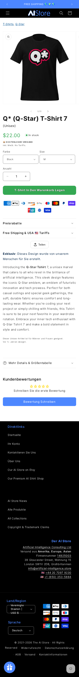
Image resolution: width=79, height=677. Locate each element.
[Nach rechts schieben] (48, 111)
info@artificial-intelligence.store (49, 568)
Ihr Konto (14, 443)
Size (42, 151)
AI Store (44, 642)
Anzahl (7, 168)
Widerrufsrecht (31, 647)
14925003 (64, 555)
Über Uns (14, 461)
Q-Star (20, 24)
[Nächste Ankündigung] (72, 4)
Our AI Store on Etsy (21, 469)
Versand (30, 654)
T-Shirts (8, 24)
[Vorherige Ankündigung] (7, 4)
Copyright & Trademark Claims (28, 527)
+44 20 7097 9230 (58, 572)
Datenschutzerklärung (59, 647)
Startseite (14, 434)
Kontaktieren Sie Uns (22, 452)
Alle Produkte (17, 509)
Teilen (41, 244)
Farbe (6, 151)
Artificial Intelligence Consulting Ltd (47, 547)
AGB (18, 654)
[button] (7, 13)
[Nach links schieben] (31, 111)
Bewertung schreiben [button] (39, 401)
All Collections (17, 518)
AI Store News (17, 500)
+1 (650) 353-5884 (57, 576)
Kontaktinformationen (53, 654)
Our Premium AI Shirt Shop (26, 478)
